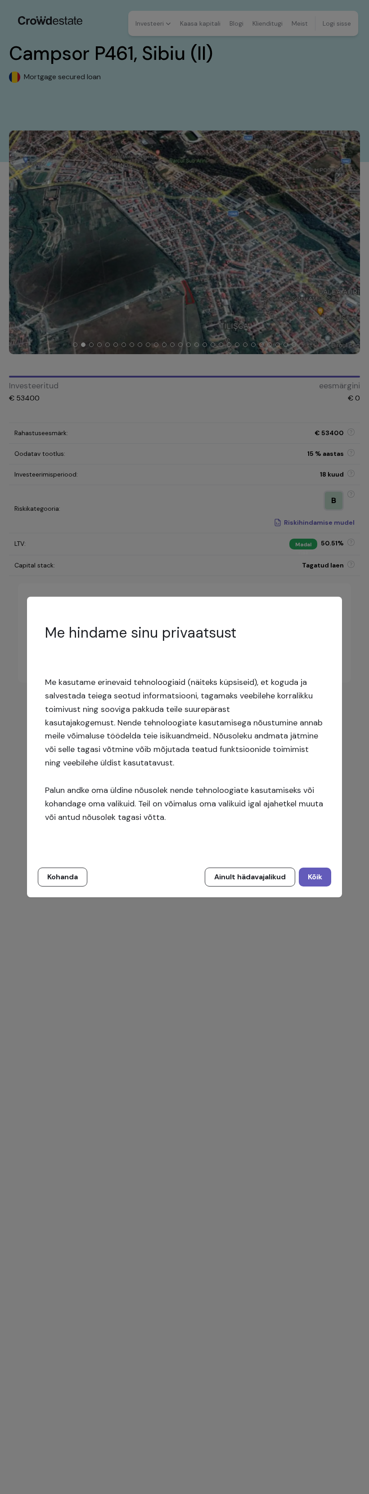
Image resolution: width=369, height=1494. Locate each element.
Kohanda (62, 877)
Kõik (315, 877)
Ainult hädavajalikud (250, 877)
